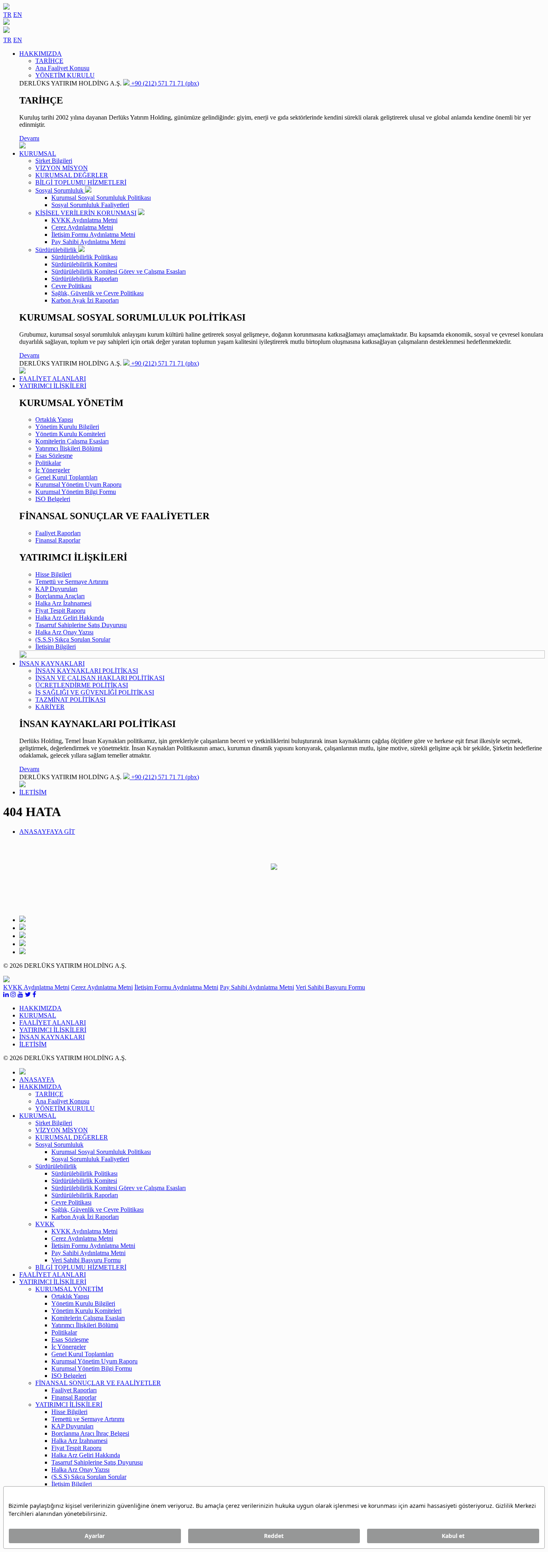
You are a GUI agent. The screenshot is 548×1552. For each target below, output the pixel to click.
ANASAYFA (37, 1079)
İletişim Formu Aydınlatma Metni (93, 234)
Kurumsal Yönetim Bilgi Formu (75, 491)
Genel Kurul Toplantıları (66, 477)
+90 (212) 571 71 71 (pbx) (164, 83)
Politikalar (48, 462)
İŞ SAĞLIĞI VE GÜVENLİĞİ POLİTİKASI (94, 692)
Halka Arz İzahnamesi (63, 603)
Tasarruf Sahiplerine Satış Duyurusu (81, 625)
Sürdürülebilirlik (56, 249)
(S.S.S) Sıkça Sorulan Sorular (72, 639)
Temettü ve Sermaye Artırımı (71, 581)
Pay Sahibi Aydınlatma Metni (88, 241)
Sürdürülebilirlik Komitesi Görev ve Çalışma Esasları (118, 271)
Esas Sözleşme (54, 455)
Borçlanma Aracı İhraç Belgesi (90, 1433)
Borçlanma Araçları (60, 596)
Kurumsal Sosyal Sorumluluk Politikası (101, 197)
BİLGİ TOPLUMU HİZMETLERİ (80, 182)
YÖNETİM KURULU (65, 75)
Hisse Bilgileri (53, 574)
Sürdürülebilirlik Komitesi (84, 264)
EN (17, 14)
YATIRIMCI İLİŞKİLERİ (68, 1404)
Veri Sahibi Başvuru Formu (330, 987)
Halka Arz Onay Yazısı (64, 632)
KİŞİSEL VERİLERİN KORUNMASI (85, 212)
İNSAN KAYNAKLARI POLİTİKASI (86, 670)
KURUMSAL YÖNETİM (69, 1289)
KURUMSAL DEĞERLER (71, 175)
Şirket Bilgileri (53, 160)
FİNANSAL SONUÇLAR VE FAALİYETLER (98, 1382)
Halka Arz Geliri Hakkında (69, 617)
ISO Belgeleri (52, 499)
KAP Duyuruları (56, 588)
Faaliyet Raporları (58, 533)
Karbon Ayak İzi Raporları (85, 300)
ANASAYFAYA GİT (47, 831)
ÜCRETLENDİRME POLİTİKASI (81, 685)
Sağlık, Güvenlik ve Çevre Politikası (97, 293)
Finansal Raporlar (57, 540)
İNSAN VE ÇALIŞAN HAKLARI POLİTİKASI (99, 677)
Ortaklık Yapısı (54, 419)
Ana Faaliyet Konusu (62, 68)
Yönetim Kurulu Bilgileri (67, 426)
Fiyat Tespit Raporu (60, 610)
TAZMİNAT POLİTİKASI (70, 699)
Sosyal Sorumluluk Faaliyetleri (90, 204)
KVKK (45, 1224)
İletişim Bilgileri (55, 646)
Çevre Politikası (71, 285)
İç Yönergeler (52, 470)
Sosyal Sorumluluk (60, 190)
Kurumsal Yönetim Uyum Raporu (78, 484)
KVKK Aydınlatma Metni (84, 220)
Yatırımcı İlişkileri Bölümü (68, 448)
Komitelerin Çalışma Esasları (72, 441)
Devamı (29, 138)
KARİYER (50, 706)
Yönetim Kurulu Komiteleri (70, 434)
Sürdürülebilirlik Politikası (84, 257)
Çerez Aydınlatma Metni (82, 227)
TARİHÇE (49, 60)
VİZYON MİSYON (61, 168)
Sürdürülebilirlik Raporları (84, 278)
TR (7, 14)
